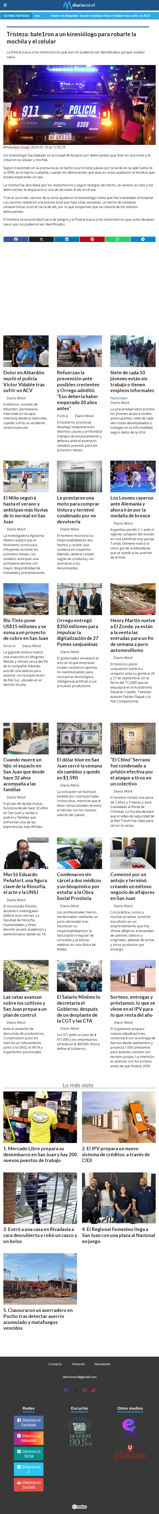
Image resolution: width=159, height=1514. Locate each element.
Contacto (55, 1364)
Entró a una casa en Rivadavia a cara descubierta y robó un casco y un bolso (40, 1235)
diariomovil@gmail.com (79, 1377)
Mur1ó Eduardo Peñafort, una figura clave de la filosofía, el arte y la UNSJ (25, 883)
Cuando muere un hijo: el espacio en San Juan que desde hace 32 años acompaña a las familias (24, 774)
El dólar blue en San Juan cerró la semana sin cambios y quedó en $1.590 (79, 768)
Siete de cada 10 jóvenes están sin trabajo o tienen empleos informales (132, 381)
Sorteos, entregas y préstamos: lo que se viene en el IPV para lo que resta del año (132, 1006)
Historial (78, 1364)
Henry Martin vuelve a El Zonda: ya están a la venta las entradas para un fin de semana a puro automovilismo (132, 635)
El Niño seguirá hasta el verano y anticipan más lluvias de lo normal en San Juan (25, 509)
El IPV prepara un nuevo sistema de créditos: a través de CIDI (116, 1154)
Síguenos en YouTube (31, 1484)
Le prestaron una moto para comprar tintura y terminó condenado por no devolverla (78, 509)
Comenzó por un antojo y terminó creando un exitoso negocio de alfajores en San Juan (132, 886)
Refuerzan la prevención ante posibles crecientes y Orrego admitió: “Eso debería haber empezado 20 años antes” (78, 390)
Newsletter (102, 1364)
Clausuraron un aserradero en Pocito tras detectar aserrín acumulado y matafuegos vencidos (38, 1319)
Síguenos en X (31, 1469)
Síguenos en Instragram (31, 1438)
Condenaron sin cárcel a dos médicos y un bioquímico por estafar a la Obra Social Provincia (79, 886)
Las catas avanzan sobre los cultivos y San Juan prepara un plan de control (25, 1006)
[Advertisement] (79, 278)
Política (62, 416)
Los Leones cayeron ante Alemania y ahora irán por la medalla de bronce (131, 506)
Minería (9, 646)
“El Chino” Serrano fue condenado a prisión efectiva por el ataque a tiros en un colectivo (131, 771)
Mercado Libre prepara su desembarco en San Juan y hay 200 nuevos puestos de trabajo (40, 1154)
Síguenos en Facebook (31, 1422)
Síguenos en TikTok (31, 1453)
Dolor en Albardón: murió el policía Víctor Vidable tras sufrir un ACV (62, 15)
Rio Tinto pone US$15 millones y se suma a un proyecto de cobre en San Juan (25, 629)
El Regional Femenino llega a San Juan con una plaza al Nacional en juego (118, 1235)
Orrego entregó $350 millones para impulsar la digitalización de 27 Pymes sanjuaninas (77, 632)
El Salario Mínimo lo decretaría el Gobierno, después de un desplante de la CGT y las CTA (78, 1009)
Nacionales (119, 398)
